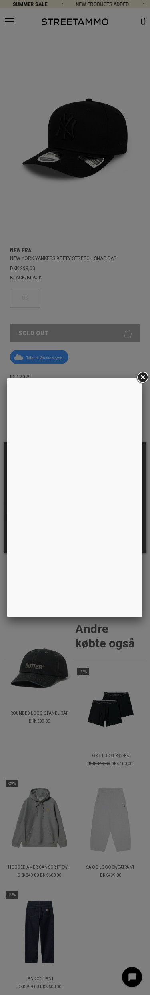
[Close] (142, 377)
